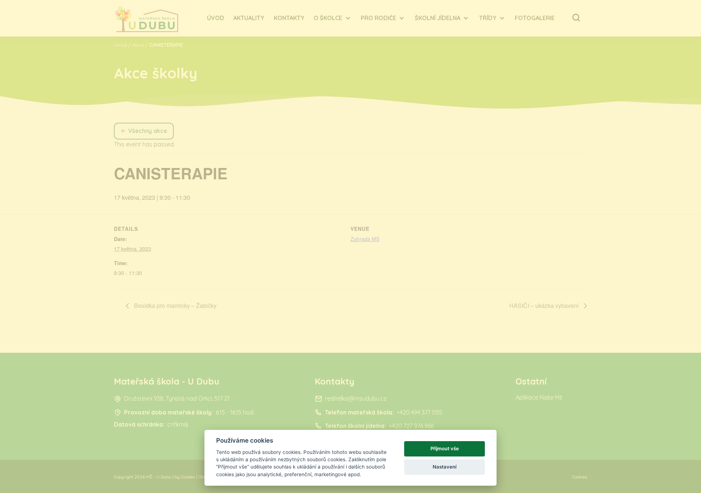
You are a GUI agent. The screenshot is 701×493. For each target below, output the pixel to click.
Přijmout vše (444, 448)
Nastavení (444, 467)
